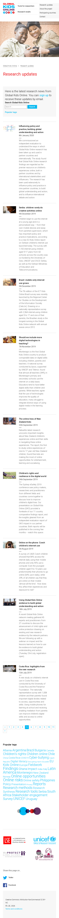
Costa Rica (14, 757)
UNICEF (19, 799)
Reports (39, 784)
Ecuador (45, 762)
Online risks (13, 780)
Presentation (18, 784)
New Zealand (40, 772)
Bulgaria (40, 750)
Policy (7, 784)
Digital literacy (19, 761)
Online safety (31, 780)
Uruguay (31, 799)
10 (49, 727)
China (5, 758)
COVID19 (25, 758)
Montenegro (25, 772)
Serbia (42, 791)
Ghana (23, 769)
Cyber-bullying (39, 757)
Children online (37, 754)
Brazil (30, 750)
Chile (51, 754)
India (40, 769)
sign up (44, 95)
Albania (7, 750)
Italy (45, 769)
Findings (10, 768)
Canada (50, 750)
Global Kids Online (10, 66)
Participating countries (48, 13)
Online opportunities (28, 776)
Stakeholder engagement (29, 795)
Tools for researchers (26, 6)
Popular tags (11, 112)
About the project (46, 9)
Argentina (19, 750)
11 (53, 727)
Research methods (17, 788)
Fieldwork (35, 765)
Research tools (27, 791)
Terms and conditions (13, 909)
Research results (24, 12)
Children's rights (14, 754)
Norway (7, 776)
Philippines (47, 780)
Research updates (46, 5)
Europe (23, 765)
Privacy (29, 785)
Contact (42, 17)
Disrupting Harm (35, 762)
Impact (32, 769)
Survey (8, 799)
